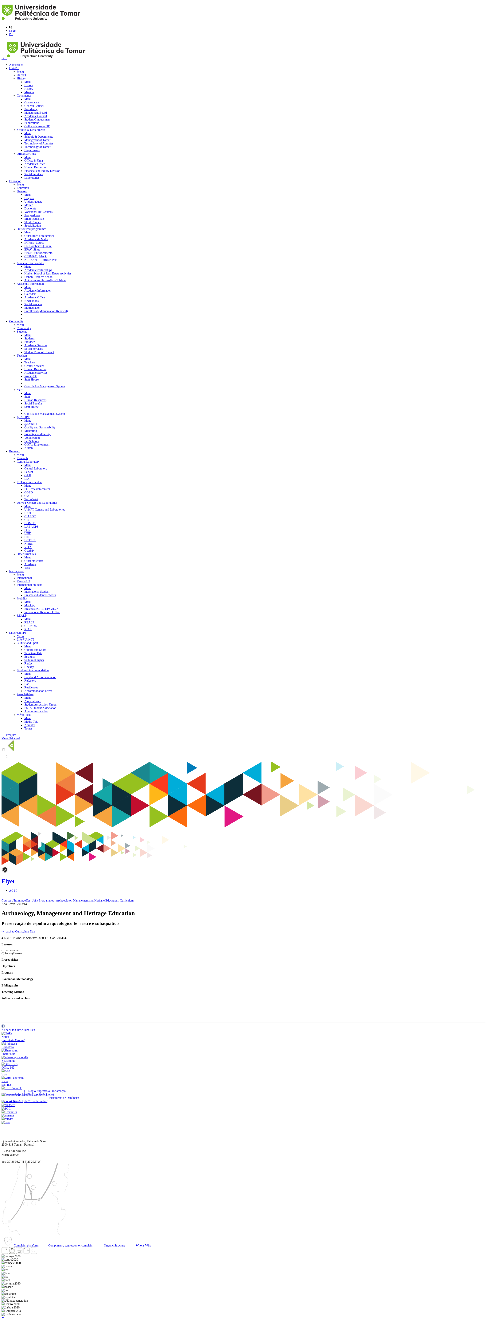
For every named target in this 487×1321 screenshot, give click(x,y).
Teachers (22, 355)
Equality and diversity (37, 434)
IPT (4, 58)
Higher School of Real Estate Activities (47, 273)
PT (11, 34)
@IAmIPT (23, 417)
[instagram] (12, 1252)
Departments (32, 150)
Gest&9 (29, 550)
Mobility (22, 598)
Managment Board (35, 112)
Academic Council (35, 116)
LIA (26, 478)
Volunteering (32, 437)
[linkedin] (26, 1252)
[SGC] (6, 1108)
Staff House (31, 379)
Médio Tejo (24, 714)
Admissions (16, 64)
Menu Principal (11, 738)
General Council (34, 105)
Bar (26, 684)
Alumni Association (36, 711)
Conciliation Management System (44, 386)
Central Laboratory (28, 461)
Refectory (30, 680)
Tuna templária (33, 653)
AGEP (13, 890)
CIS (26, 519)
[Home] (42, 20)
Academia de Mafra (36, 239)
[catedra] (7, 1118)
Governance (24, 95)
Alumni (28, 448)
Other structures (26, 554)
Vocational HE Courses (38, 211)
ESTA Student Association (40, 708)
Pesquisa (11, 735)
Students (22, 331)
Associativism (25, 694)
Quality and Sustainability (39, 427)
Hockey (29, 666)
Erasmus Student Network (40, 595)
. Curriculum (126, 900)
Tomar (28, 728)
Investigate (30, 376)
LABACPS (31, 526)
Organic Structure (114, 1245)
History (21, 78)
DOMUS (30, 523)
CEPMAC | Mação (35, 256)
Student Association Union (40, 704)
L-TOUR (30, 540)
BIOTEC (30, 513)
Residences (31, 687)
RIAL (28, 629)
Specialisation (32, 225)
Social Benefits (33, 403)
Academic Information (30, 283)
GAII (27, 475)
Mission (29, 92)
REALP (22, 615)
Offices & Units (26, 153)
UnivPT (14, 68)
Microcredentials (34, 218)
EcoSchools (31, 441)
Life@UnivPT (18, 632)
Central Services (34, 365)
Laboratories (31, 177)
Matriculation (32, 307)
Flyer (8, 881)
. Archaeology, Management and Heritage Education (86, 900)
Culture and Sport (27, 643)
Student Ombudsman (37, 119)
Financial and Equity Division (42, 170)
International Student (29, 584)
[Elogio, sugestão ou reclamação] (12, 1088)
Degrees (22, 191)
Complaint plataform (25, 1245)
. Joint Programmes (42, 900)
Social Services (33, 174)
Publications (31, 122)
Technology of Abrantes (38, 143)
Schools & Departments (31, 129)
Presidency (30, 109)
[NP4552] (8, 1105)
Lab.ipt (28, 471)
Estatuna (29, 656)
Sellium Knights (34, 660)
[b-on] (6, 1122)
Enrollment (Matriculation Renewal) (46, 311)
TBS (27, 567)
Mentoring (30, 430)
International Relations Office (42, 612)
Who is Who (143, 1245)
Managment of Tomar (37, 140)
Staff (19, 389)
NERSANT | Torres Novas (40, 259)
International (16, 571)
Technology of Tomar (37, 146)
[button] (3, 1317)
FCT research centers (29, 482)
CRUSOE (30, 625)
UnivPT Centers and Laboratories (37, 502)
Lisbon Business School (38, 276)
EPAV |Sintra (32, 249)
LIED (27, 533)
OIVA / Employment (36, 444)
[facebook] (3, 1026)
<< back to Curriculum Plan (18, 931)
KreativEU (23, 581)
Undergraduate (33, 201)
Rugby (28, 663)
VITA (28, 547)
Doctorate (30, 208)
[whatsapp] (41, 1252)
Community (16, 321)
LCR (27, 530)
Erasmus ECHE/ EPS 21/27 (41, 608)
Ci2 (26, 495)
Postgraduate (32, 215)
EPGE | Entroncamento (38, 253)
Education (15, 181)
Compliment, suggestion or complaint (70, 1245)
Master (28, 205)
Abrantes (29, 725)
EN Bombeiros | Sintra (38, 246)
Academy (30, 564)
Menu (20, 71)
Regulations (31, 300)
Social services (33, 304)
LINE (27, 536)
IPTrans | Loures (34, 242)
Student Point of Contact (39, 352)
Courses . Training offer (16, 900)
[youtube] (19, 1252)
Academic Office (34, 164)
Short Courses (32, 222)
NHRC (28, 543)
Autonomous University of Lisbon (45, 280)
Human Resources (35, 167)
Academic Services (35, 345)
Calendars (30, 294)
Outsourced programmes (31, 229)
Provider (29, 341)
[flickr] (33, 1252)
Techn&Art (31, 499)
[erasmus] (8, 1115)
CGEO (28, 492)
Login (12, 30)
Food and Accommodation (33, 670)
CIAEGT (30, 516)
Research (14, 451)
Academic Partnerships (30, 263)
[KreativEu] (9, 1112)
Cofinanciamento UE (37, 126)
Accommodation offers (38, 690)
